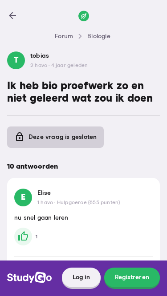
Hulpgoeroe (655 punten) (88, 202)
